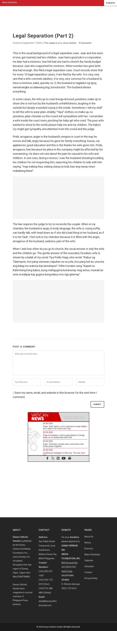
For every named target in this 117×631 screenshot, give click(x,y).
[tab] (43, 416)
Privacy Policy (91, 578)
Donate (110, 3)
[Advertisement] (58, 197)
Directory (88, 548)
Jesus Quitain (69, 43)
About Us (88, 536)
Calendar (88, 560)
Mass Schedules (9, 2)
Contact (88, 572)
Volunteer (89, 566)
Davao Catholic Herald (52, 627)
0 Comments (85, 43)
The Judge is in (51, 43)
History (87, 542)
